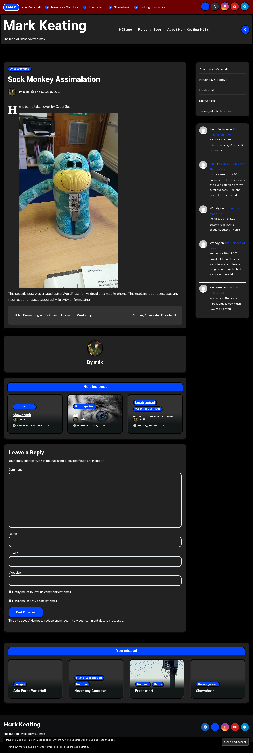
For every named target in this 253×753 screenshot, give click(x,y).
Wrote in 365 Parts (147, 409)
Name (14, 534)
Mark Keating (45, 26)
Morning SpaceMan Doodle (153, 315)
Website (15, 572)
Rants (158, 684)
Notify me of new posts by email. (35, 601)
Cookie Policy (81, 746)
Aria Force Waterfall (213, 69)
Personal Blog (149, 29)
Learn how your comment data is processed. (93, 620)
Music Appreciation (89, 678)
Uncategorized (19, 69)
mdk (26, 92)
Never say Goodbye (213, 80)
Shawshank (22, 415)
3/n (75, 415)
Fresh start (207, 90)
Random (82, 684)
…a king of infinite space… (217, 111)
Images (20, 684)
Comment (16, 469)
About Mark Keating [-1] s (188, 29)
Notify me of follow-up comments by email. (42, 592)
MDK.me (125, 29)
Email (13, 553)
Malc (213, 164)
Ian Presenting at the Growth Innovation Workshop (54, 315)
